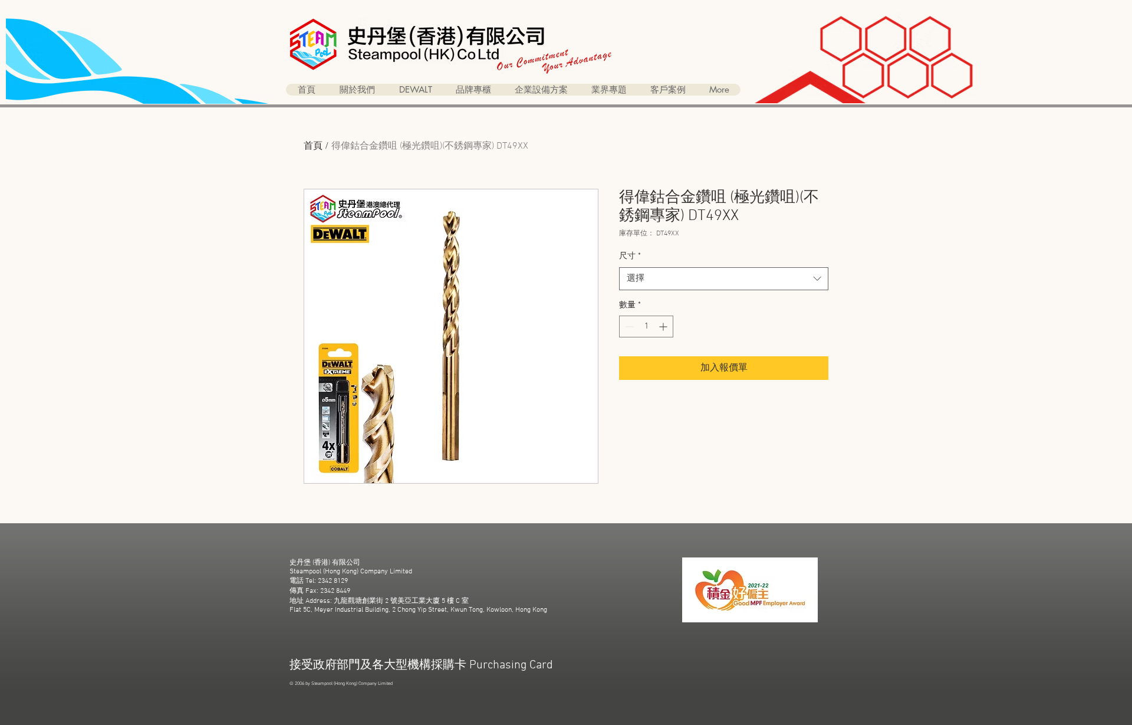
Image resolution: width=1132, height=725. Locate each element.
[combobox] (723, 278)
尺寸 (630, 256)
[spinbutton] (646, 326)
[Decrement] (628, 326)
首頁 (313, 146)
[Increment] (664, 326)
